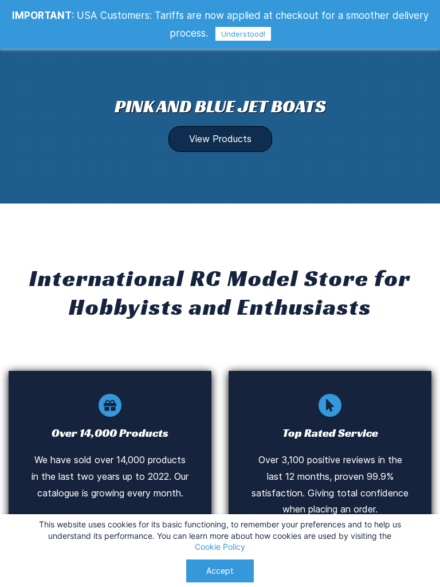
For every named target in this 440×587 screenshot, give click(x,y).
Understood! (243, 33)
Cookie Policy (220, 546)
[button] (220, 139)
